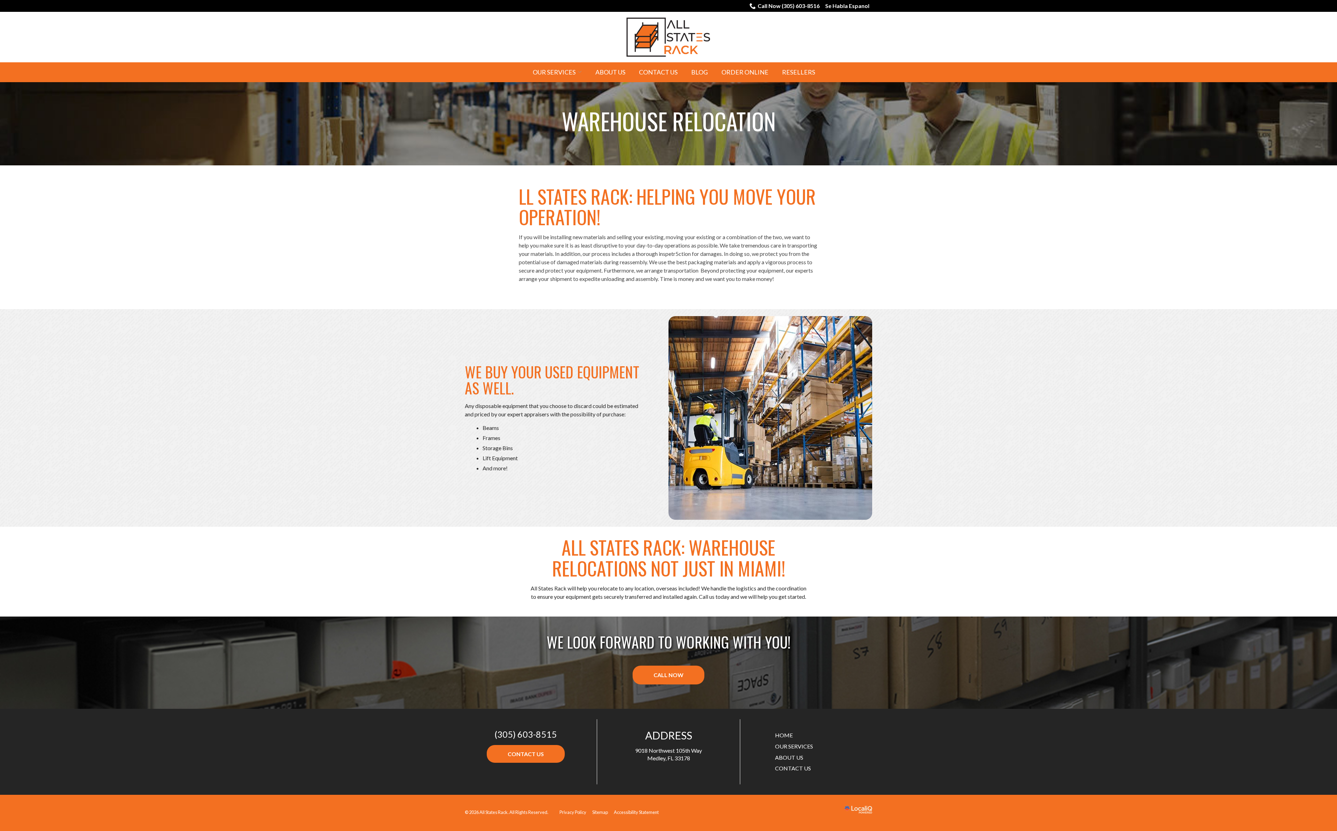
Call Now (668, 675)
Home (784, 735)
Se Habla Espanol (847, 5)
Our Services (554, 72)
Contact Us (658, 72)
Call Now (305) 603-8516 (789, 5)
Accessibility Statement (636, 812)
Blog (699, 72)
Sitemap (600, 812)
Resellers (798, 72)
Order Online (744, 72)
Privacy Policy (573, 812)
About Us (610, 72)
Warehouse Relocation (669, 121)
